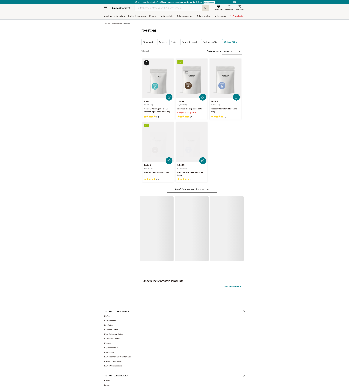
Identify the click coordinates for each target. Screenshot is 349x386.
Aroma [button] (162, 42)
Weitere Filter (230, 42)
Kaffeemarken (117, 24)
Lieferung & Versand (141, 364)
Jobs (108, 364)
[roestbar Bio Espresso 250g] (158, 142)
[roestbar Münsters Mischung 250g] (191, 142)
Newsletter (110, 360)
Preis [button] (173, 42)
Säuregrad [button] (148, 42)
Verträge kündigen (140, 368)
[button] (232, 51)
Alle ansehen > (232, 209)
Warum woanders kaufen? (166, 2)
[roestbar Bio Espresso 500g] (191, 78)
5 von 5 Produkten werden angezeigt (191, 189)
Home (107, 24)
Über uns (109, 368)
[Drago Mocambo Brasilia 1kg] (157, 234)
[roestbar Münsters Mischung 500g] (225, 78)
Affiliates (109, 381)
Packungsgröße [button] (210, 42)
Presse (108, 373)
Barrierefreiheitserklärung (115, 377)
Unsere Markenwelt (113, 385)
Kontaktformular (166, 371)
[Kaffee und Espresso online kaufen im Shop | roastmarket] (121, 8)
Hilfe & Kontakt (139, 356)
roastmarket (209, 2)
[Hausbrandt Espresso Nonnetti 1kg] (193, 234)
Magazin (109, 356)
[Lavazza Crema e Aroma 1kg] (229, 234)
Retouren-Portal (139, 373)
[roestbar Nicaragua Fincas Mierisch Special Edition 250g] (158, 78)
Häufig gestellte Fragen (142, 360)
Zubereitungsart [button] (189, 42)
